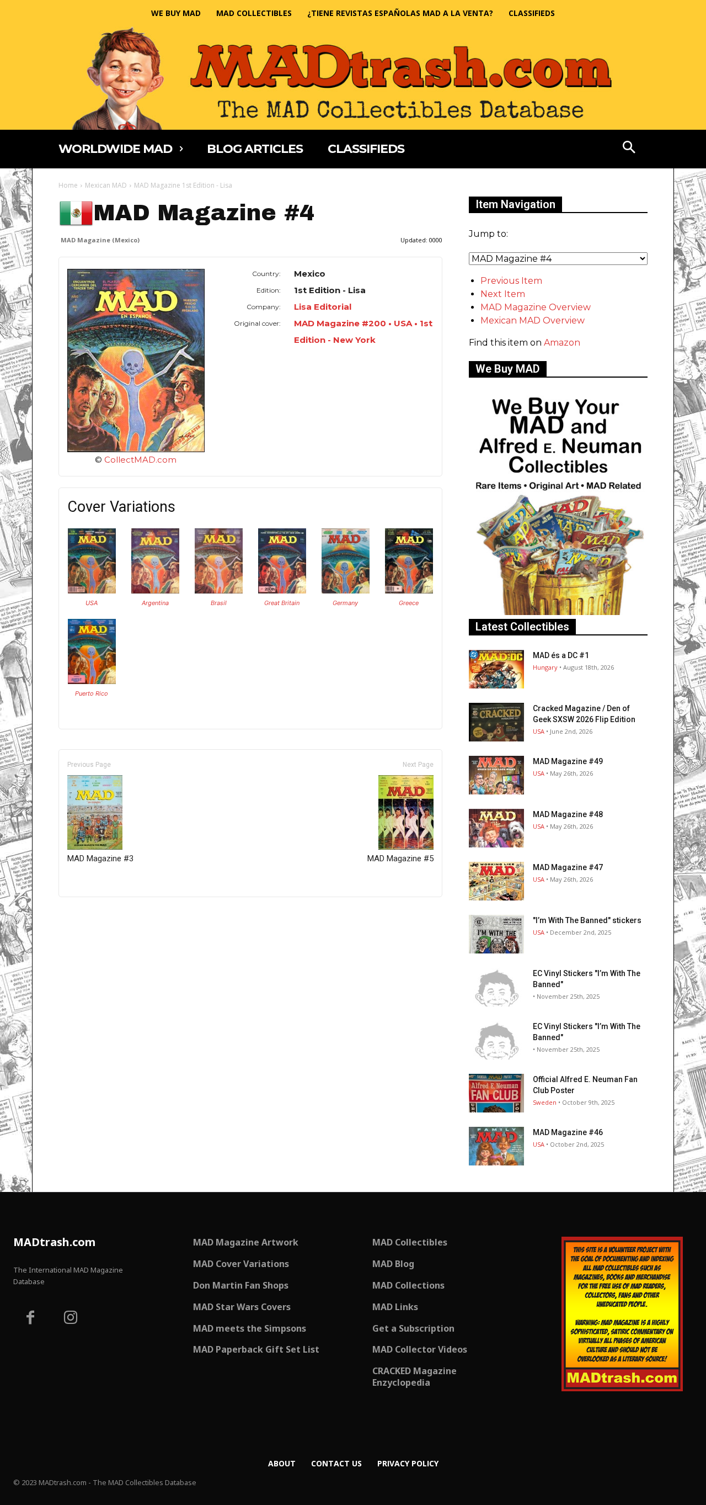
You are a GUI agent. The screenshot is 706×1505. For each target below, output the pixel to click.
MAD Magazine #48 (568, 814)
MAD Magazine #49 (568, 761)
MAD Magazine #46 (568, 1132)
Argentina (155, 603)
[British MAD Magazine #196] (282, 590)
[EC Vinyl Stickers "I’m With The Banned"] (496, 987)
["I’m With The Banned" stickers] (496, 934)
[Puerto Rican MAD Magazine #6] (92, 681)
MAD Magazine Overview (535, 307)
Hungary (545, 667)
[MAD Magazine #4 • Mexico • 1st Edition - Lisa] (136, 360)
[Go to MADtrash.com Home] (353, 78)
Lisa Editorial (322, 306)
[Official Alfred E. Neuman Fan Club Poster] (496, 1093)
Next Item (502, 294)
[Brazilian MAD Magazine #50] (219, 590)
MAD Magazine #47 (568, 867)
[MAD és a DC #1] (496, 669)
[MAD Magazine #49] (496, 775)
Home (68, 185)
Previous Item (511, 280)
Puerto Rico (91, 693)
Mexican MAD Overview (532, 320)
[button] (629, 148)
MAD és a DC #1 (561, 655)
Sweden (545, 1102)
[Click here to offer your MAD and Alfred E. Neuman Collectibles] (558, 612)
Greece (409, 603)
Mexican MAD (106, 185)
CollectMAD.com (140, 459)
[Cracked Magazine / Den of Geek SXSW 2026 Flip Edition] (496, 722)
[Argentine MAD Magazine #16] (155, 590)
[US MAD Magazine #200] (92, 590)
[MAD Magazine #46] (496, 1146)
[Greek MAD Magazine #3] (409, 590)
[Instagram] (71, 1319)
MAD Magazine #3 (100, 858)
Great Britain (281, 603)
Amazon (562, 342)
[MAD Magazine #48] (496, 828)
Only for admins (97, 915)
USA (91, 603)
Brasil (219, 603)
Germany (345, 603)
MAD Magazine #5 (400, 858)
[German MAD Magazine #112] (346, 590)
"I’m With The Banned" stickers (587, 920)
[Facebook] (30, 1319)
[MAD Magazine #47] (496, 881)
